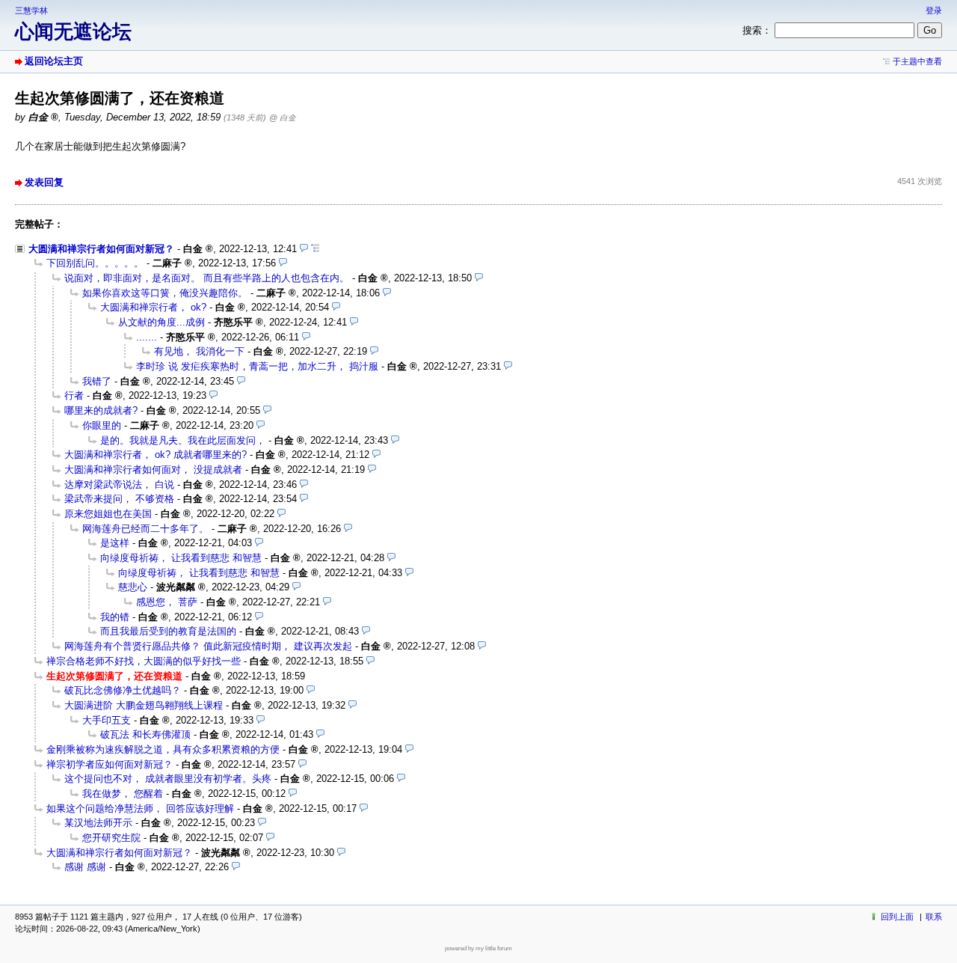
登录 (934, 10)
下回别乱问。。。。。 (95, 263)
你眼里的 (101, 425)
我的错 (114, 617)
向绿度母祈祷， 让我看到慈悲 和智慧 (181, 557)
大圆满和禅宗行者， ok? (153, 307)
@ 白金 (282, 117)
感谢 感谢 (85, 866)
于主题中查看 (917, 61)
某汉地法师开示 (98, 822)
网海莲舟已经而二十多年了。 (145, 528)
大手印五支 (106, 720)
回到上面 (897, 916)
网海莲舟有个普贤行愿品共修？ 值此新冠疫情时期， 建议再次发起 (208, 646)
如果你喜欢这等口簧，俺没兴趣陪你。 (164, 293)
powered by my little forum (478, 948)
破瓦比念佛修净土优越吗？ (122, 690)
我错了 (96, 381)
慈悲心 (132, 587)
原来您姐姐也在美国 (108, 513)
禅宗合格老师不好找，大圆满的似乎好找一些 (143, 661)
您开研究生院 (111, 837)
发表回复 (44, 182)
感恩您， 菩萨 (166, 602)
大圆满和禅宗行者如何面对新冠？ (101, 248)
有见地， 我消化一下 (199, 351)
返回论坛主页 (54, 61)
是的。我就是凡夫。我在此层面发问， (182, 440)
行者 (74, 395)
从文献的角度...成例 (161, 322)
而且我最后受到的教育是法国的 (168, 631)
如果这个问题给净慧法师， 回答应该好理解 (140, 808)
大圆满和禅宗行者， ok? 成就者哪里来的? (155, 454)
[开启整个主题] (315, 248)
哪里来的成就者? (101, 410)
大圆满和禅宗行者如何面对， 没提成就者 (153, 469)
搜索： (757, 30)
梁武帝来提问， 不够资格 (119, 498)
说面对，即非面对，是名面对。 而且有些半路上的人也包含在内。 (206, 278)
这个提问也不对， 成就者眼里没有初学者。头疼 (167, 778)
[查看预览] (304, 248)
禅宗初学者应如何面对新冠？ (109, 764)
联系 (934, 916)
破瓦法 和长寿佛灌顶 (145, 734)
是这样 (114, 542)
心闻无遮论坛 (73, 31)
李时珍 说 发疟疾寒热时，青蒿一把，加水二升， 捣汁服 (257, 366)
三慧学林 (31, 10)
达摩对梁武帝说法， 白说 (119, 484)
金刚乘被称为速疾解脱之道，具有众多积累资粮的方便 (163, 749)
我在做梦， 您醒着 (122, 793)
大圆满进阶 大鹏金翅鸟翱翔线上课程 (143, 705)
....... (146, 337)
